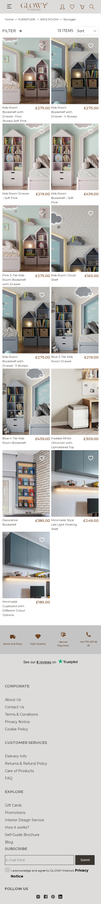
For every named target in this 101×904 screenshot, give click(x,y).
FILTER (9, 31)
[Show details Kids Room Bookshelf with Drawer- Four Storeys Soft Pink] (26, 71)
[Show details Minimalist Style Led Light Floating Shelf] (75, 483)
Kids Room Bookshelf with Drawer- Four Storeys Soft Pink (14, 114)
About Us (13, 699)
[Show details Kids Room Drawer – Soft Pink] (26, 157)
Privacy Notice (17, 722)
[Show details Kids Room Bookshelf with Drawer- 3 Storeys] (26, 320)
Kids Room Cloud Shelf (63, 277)
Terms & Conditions (21, 714)
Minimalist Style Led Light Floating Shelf (64, 524)
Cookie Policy (16, 729)
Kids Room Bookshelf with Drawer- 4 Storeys (64, 112)
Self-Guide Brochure (22, 835)
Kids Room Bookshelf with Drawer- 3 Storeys (15, 361)
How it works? (17, 827)
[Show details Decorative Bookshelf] (26, 483)
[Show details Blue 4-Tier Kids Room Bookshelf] (26, 402)
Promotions (15, 812)
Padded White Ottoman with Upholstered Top (62, 442)
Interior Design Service (24, 820)
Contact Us (14, 707)
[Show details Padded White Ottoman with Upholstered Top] (75, 402)
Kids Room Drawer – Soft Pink (15, 196)
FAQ (9, 778)
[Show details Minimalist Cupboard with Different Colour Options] (26, 565)
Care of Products (19, 771)
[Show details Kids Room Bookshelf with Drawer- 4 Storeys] (75, 71)
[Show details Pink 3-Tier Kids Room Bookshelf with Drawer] (26, 238)
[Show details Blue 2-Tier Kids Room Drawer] (75, 320)
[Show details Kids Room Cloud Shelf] (75, 238)
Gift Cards (13, 805)
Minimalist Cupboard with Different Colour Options (13, 608)
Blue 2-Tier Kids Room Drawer (62, 359)
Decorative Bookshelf (10, 522)
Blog (9, 842)
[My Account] (62, 6)
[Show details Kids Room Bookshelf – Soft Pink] (75, 157)
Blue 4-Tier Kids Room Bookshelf (14, 440)
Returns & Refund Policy (26, 763)
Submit (85, 860)
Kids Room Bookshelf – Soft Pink (62, 198)
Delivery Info (16, 756)
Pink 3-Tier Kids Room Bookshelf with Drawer (14, 279)
